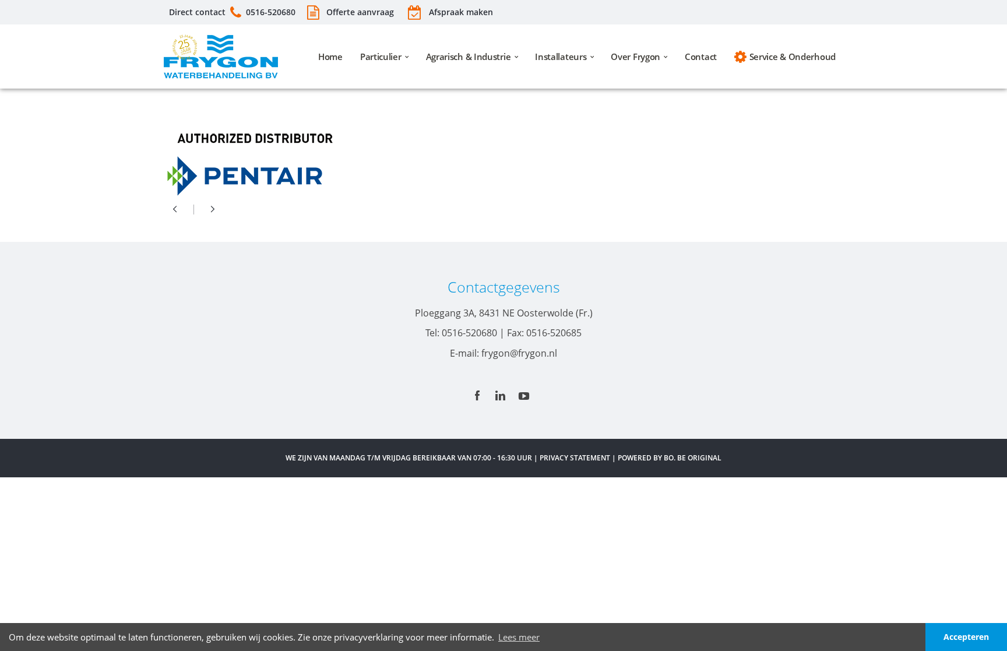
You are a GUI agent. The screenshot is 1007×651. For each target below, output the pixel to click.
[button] (910, 637)
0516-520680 (270, 11)
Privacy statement (575, 458)
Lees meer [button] (519, 637)
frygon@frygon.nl (519, 353)
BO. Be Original (692, 458)
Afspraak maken (461, 11)
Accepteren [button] (966, 637)
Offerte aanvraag (359, 11)
